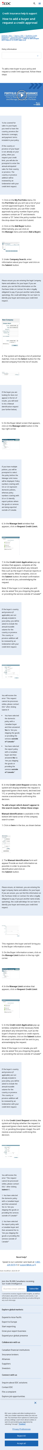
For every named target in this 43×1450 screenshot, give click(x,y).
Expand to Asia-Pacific (12, 1317)
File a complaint (9, 1391)
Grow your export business (14, 1331)
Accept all (21, 1443)
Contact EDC (7, 1387)
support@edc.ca (27, 1265)
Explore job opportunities (13, 1396)
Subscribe (33, 1288)
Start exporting (9, 1326)
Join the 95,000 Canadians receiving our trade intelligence (18, 1282)
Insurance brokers (10, 1354)
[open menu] (39, 3)
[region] (21, 1425)
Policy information (9, 49)
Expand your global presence (15, 1335)
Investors (6, 1368)
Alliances (6, 1359)
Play (21, 95)
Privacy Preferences (21, 1429)
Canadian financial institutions (16, 1350)
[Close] (35, 1402)
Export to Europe (9, 1322)
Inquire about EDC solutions (14, 1382)
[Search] (34, 3)
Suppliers (6, 1363)
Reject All (21, 1435)
